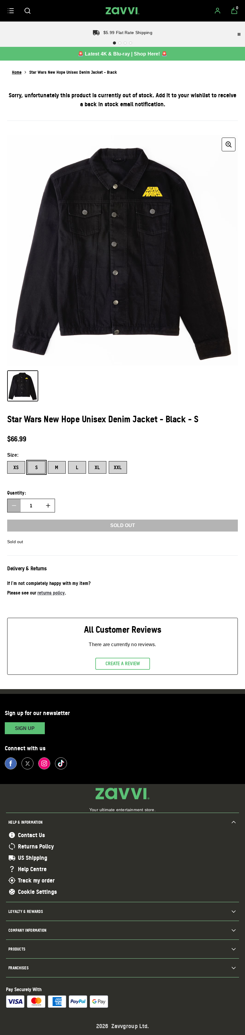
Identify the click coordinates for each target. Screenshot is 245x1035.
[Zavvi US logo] (122, 10)
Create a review (122, 663)
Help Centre (32, 869)
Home (17, 72)
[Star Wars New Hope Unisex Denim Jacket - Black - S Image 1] (22, 385)
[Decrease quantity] (14, 505)
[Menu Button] (10, 10)
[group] (122, 250)
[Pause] (239, 34)
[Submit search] (27, 10)
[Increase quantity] (48, 505)
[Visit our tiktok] (61, 763)
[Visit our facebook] (11, 763)
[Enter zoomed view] (228, 144)
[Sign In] (217, 10)
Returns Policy (36, 846)
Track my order (36, 880)
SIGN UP (25, 728)
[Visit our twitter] (27, 763)
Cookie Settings (37, 891)
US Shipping (32, 857)
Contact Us (31, 835)
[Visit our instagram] (44, 763)
